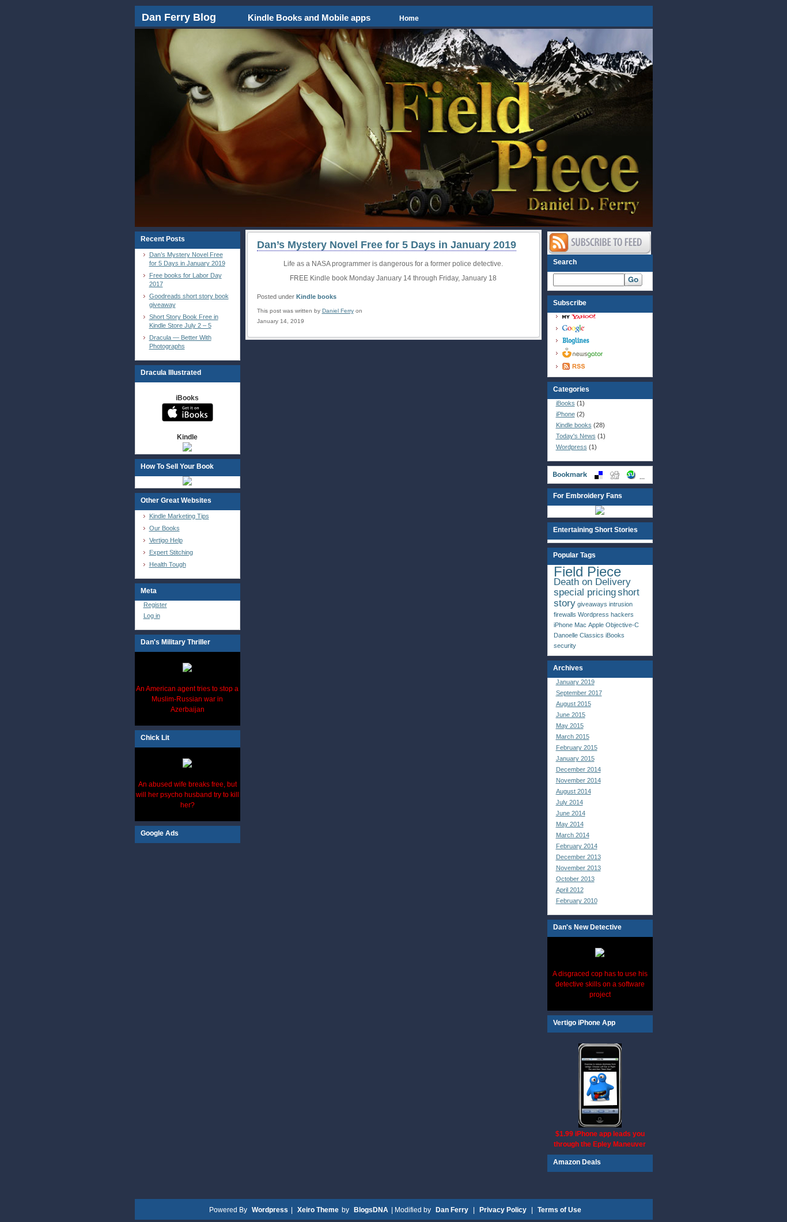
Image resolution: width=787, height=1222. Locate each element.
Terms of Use (559, 1210)
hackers (622, 614)
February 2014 (576, 846)
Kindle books (316, 296)
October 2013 (575, 878)
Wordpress (571, 446)
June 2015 (570, 714)
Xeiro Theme (318, 1210)
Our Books (164, 528)
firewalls (565, 614)
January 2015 (575, 758)
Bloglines (603, 340)
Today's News (576, 435)
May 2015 (570, 725)
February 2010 (576, 900)
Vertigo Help (166, 540)
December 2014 (578, 769)
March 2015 (572, 736)
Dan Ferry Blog (180, 17)
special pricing (585, 592)
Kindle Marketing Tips (179, 516)
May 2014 (570, 824)
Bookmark (600, 475)
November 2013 (578, 867)
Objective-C (622, 624)
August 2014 (573, 791)
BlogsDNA (371, 1210)
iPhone (565, 414)
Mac (580, 624)
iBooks (565, 403)
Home (409, 18)
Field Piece (587, 571)
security (565, 645)
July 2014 (569, 802)
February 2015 (576, 747)
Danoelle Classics (579, 635)
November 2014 (578, 780)
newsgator (603, 353)
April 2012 (570, 889)
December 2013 (578, 856)
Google (603, 328)
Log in (151, 615)
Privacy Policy (503, 1210)
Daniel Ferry (338, 311)
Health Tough (167, 564)
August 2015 (573, 703)
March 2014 (572, 835)
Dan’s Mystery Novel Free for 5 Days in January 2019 (386, 245)
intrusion (621, 604)
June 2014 (570, 813)
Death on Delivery (592, 581)
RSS (603, 366)
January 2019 (575, 681)
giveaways (592, 604)
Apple (596, 624)
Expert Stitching (171, 552)
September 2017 (579, 692)
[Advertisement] (187, 1016)
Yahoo (603, 316)
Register (155, 604)
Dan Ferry (452, 1210)
